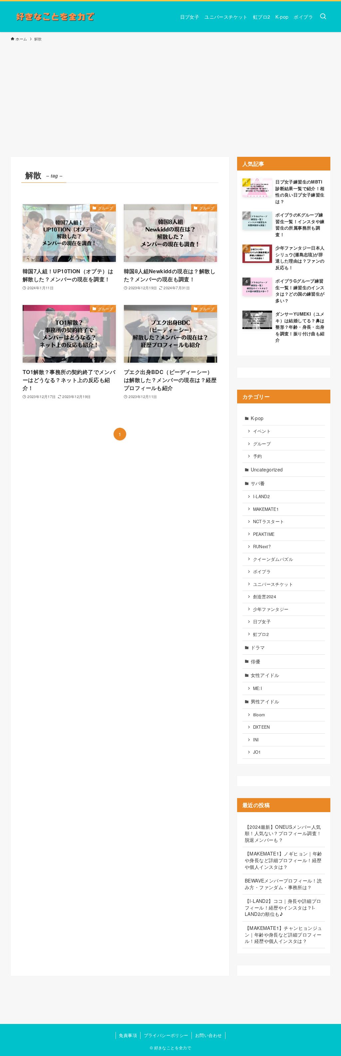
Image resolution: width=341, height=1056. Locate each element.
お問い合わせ (208, 1035)
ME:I (257, 688)
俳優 (255, 661)
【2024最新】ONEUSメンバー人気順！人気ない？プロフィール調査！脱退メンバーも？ (283, 833)
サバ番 (258, 483)
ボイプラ (262, 572)
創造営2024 (264, 597)
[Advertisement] (170, 96)
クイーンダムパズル (273, 559)
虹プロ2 (261, 634)
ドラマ (258, 647)
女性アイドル (265, 675)
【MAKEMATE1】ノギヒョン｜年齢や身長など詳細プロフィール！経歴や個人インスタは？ (283, 860)
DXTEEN (261, 727)
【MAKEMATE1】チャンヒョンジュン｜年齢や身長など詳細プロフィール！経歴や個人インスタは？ (283, 934)
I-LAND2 (261, 496)
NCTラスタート (268, 521)
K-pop (257, 418)
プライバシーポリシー (166, 1035)
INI (256, 740)
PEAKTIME (264, 534)
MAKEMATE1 (266, 509)
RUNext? (262, 547)
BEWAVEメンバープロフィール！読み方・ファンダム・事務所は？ (283, 884)
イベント (262, 431)
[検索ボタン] (323, 16)
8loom (259, 715)
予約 (257, 456)
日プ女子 (262, 622)
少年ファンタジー (271, 609)
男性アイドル (265, 701)
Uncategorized (267, 469)
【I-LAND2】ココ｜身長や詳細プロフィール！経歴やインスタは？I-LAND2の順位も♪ (283, 907)
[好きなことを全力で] (55, 17)
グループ (262, 444)
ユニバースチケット (273, 584)
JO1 (257, 752)
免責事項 (128, 1035)
